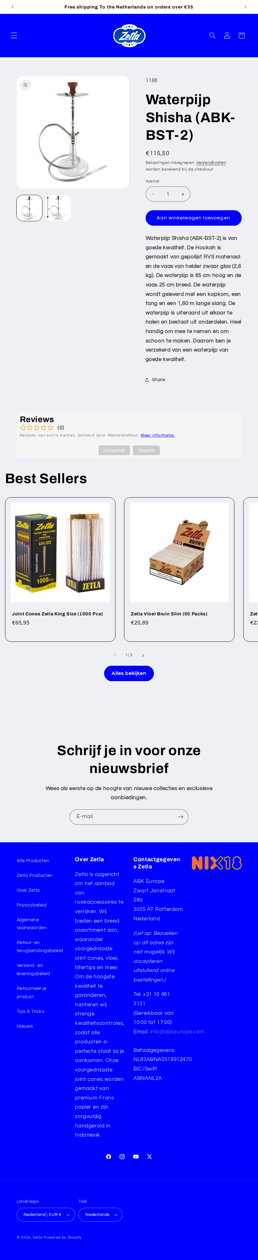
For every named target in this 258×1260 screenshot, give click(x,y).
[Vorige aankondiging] (13, 7)
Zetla (37, 1237)
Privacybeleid (32, 905)
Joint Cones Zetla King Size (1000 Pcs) (57, 613)
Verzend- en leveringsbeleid (33, 969)
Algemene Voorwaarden (32, 924)
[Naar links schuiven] (115, 656)
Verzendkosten (211, 163)
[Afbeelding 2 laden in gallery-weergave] (58, 208)
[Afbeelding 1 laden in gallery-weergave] (29, 208)
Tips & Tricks (30, 1011)
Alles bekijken (129, 673)
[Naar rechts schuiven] (143, 656)
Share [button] (158, 379)
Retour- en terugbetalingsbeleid (40, 946)
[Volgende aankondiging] (245, 7)
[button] (14, 35)
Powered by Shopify (63, 1237)
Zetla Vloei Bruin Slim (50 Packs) (169, 613)
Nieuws (25, 1026)
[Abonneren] (181, 817)
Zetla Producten (35, 875)
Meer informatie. (158, 435)
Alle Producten (33, 860)
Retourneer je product (32, 992)
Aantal (153, 181)
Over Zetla (28, 890)
